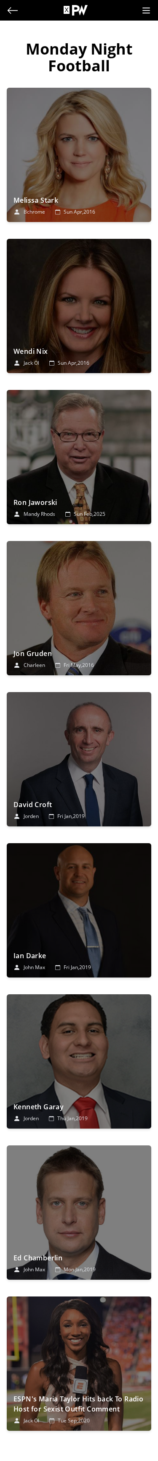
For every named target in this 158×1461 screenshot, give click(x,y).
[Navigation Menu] (146, 10)
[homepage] (80, 10)
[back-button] (13, 10)
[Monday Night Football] (79, 155)
